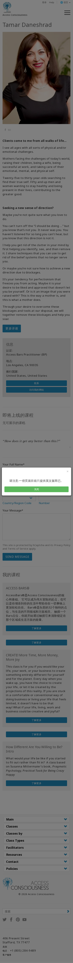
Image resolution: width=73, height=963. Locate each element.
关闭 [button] (36, 489)
